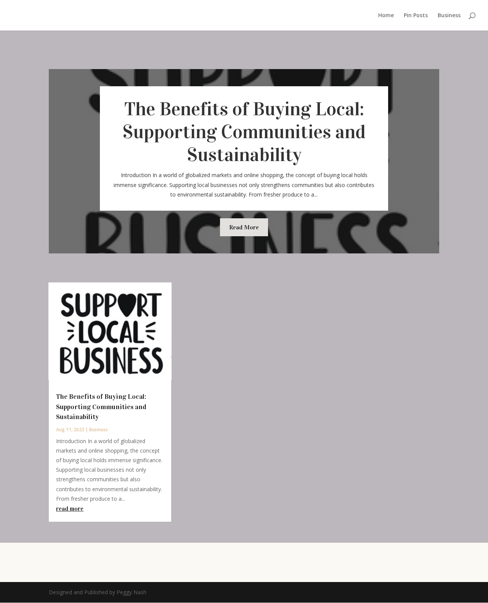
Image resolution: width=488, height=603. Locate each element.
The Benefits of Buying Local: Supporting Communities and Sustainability (244, 131)
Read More (244, 227)
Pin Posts (416, 16)
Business (449, 16)
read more (69, 508)
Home (386, 16)
